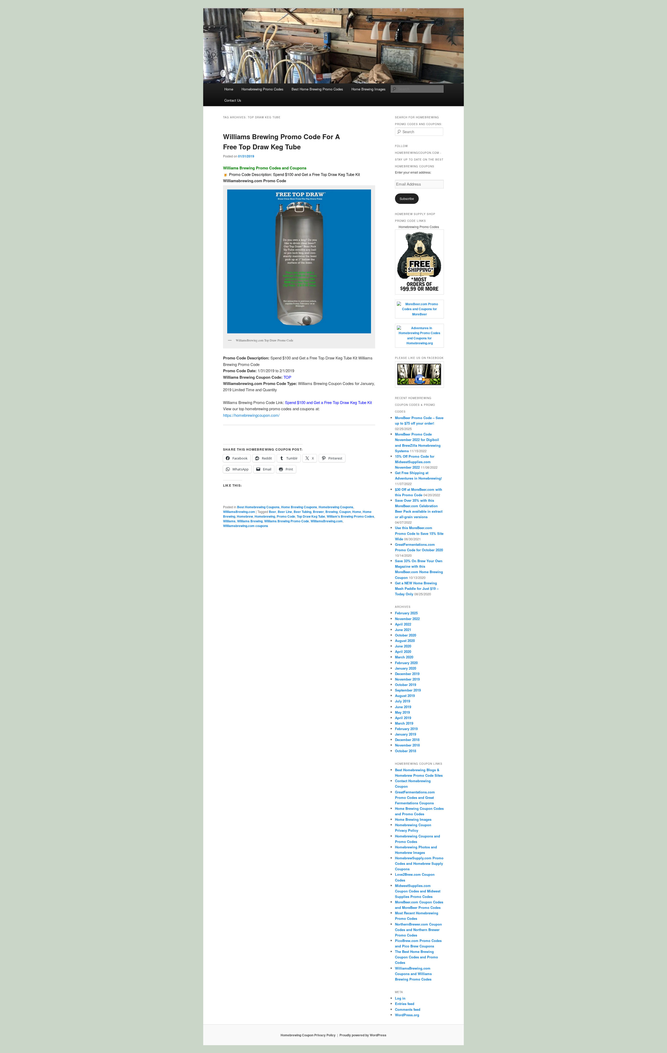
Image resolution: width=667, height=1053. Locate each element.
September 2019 (408, 690)
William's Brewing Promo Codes (350, 516)
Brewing (331, 511)
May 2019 (402, 712)
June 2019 (403, 706)
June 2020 (403, 646)
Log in (400, 998)
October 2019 (405, 684)
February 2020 (406, 662)
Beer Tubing (302, 511)
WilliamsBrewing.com (239, 511)
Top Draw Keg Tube (311, 516)
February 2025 (406, 612)
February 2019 (406, 728)
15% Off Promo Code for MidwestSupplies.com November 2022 (414, 462)
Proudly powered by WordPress (362, 1035)
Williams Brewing (250, 521)
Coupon (345, 511)
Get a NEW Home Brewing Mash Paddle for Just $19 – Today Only (417, 588)
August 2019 (405, 695)
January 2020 (405, 668)
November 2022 (407, 618)
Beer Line (285, 511)
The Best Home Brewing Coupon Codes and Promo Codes (416, 957)
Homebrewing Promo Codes (262, 89)
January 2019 (405, 734)
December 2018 (407, 739)
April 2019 (403, 717)
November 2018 (407, 745)
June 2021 (403, 629)
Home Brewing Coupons (299, 507)
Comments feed (407, 1009)
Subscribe (407, 198)
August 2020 (405, 640)
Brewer (318, 511)
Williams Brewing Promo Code (286, 521)
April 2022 (403, 624)
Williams (229, 521)
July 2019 (402, 701)
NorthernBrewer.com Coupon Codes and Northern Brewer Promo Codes (418, 930)
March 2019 (404, 723)
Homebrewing (265, 516)
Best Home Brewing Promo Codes (317, 89)
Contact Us (232, 100)
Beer (272, 511)
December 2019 (407, 673)
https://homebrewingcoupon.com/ (251, 415)
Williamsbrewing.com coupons (245, 525)
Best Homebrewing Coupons (258, 507)
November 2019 (407, 679)
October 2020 (405, 635)
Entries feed (404, 1003)
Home (228, 89)
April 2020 (403, 651)
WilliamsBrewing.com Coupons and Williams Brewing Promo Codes (413, 974)
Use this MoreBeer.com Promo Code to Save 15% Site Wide (419, 533)
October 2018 (405, 750)
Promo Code (286, 516)
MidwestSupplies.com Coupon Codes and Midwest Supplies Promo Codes (417, 891)
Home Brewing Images (368, 89)
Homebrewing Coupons (336, 507)
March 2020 (404, 656)
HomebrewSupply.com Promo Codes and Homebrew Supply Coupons (419, 863)
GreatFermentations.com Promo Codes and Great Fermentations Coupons (415, 797)
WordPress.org (407, 1014)
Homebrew (245, 516)
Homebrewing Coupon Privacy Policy (308, 1035)
